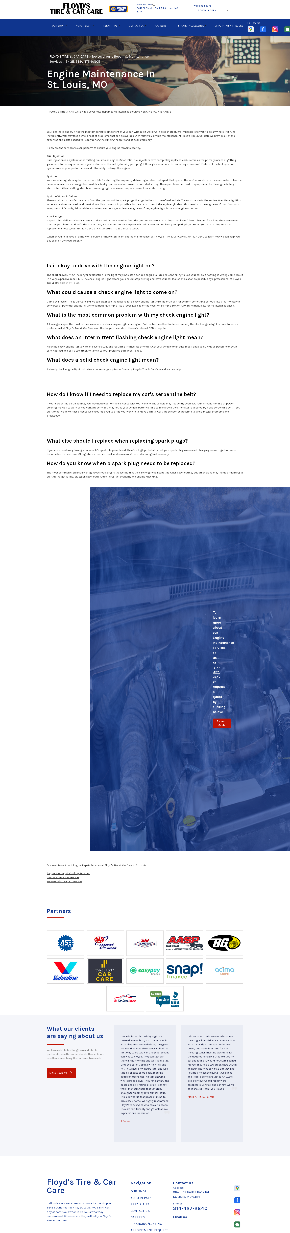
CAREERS (160, 25)
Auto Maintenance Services (63, 877)
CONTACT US (136, 25)
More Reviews (58, 1072)
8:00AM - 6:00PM (207, 10)
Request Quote (222, 723)
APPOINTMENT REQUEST (230, 25)
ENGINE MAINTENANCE (82, 61)
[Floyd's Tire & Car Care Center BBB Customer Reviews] (165, 999)
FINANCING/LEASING (191, 25)
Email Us (180, 1217)
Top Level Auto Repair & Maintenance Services (112, 111)
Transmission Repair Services (64, 881)
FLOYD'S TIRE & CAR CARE (68, 56)
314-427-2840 (144, 4)
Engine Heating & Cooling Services (68, 873)
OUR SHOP (58, 25)
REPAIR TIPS (110, 25)
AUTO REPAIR (83, 25)
